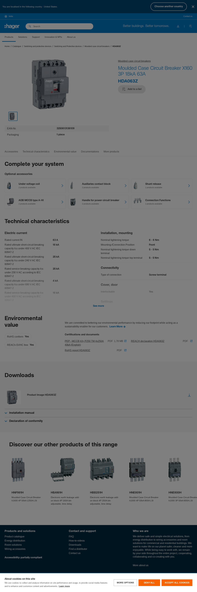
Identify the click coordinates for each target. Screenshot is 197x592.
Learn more (64, 586)
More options (125, 583)
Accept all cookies (177, 583)
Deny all (149, 583)
